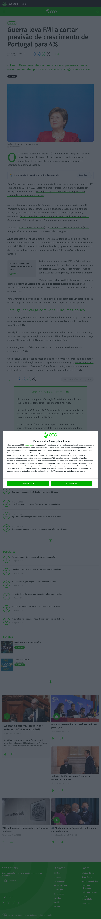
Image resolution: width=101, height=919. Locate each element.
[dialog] (50, 459)
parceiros (28, 445)
